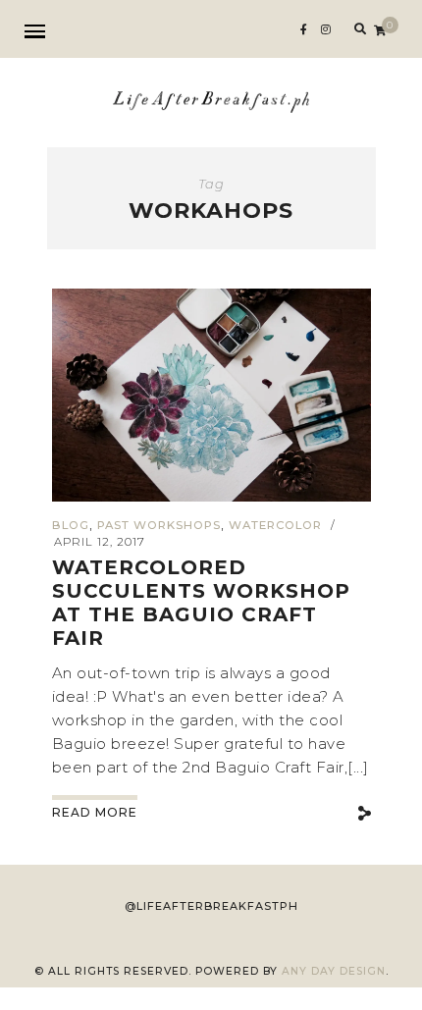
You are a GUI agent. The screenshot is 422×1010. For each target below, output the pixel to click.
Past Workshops (159, 525)
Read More (94, 812)
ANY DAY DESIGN (334, 971)
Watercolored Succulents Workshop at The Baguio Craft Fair (201, 603)
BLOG (70, 525)
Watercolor (275, 525)
